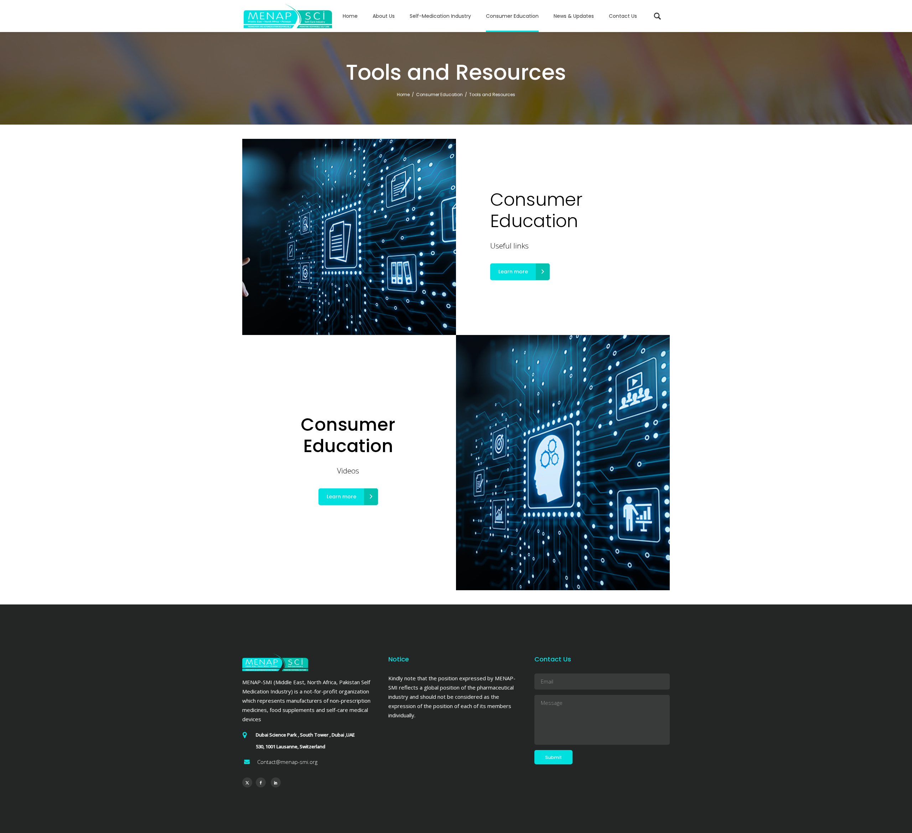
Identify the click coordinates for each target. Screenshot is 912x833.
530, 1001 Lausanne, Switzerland (290, 746)
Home (403, 94)
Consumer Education (439, 94)
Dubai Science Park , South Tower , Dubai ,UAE (305, 735)
